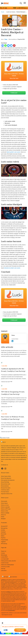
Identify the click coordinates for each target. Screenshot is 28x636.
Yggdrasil (3, 541)
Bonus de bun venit (5, 484)
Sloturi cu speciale (5, 507)
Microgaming (4, 528)
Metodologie (4, 555)
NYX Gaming (4, 543)
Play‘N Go (3, 537)
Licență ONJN (4, 557)
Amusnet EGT (4, 526)
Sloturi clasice (4, 503)
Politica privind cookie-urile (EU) (8, 560)
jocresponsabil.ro (11, 610)
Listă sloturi (3, 570)
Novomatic (3, 534)
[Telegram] (11, 45)
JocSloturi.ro (3, 579)
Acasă (2, 11)
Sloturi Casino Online (6, 476)
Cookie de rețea (4, 562)
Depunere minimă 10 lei (6, 493)
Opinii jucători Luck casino (13, 152)
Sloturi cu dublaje (5, 512)
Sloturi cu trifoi (4, 511)
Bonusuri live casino (5, 487)
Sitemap (3, 568)
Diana (5, 39)
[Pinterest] (14, 45)
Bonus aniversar (5, 486)
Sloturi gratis (4, 501)
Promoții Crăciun (5, 491)
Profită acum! (20, 630)
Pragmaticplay (4, 539)
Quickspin (3, 532)
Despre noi (3, 551)
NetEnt (2, 535)
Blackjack (3, 518)
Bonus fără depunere (6, 478)
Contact (3, 553)
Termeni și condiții (5, 566)
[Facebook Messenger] (8, 45)
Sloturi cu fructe (5, 505)
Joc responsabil (4, 559)
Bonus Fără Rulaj (5, 482)
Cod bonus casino (5, 489)
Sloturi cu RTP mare (5, 509)
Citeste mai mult (5, 381)
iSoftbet (3, 530)
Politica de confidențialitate (7, 564)
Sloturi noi (3, 514)
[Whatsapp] (5, 45)
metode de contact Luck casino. (12, 268)
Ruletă (2, 516)
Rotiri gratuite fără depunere (8, 480)
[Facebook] (2, 45)
